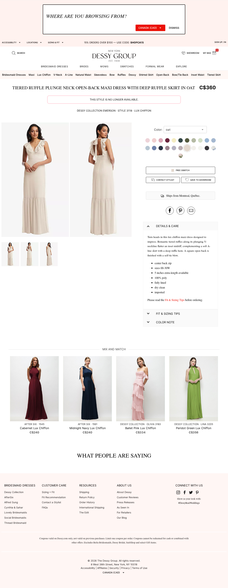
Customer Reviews (127, 497)
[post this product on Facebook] (170, 211)
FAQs (45, 507)
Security (114, 568)
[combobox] (182, 129)
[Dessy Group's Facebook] (186, 492)
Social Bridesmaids (15, 517)
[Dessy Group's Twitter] (192, 492)
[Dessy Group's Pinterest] (198, 492)
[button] (35, 180)
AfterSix (8, 497)
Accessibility (88, 568)
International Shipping (91, 507)
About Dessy (124, 492)
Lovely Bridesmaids (15, 512)
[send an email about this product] (191, 211)
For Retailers (124, 512)
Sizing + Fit (48, 492)
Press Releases (125, 502)
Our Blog (122, 517)
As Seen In (123, 507)
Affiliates (102, 568)
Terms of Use (139, 568)
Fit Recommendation (54, 497)
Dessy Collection (14, 492)
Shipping (84, 492)
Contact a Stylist (51, 502)
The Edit (84, 512)
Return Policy (87, 497)
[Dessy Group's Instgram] (179, 492)
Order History (87, 502)
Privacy (125, 568)
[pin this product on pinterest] (180, 211)
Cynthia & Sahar (13, 507)
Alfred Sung (11, 502)
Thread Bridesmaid (15, 522)
